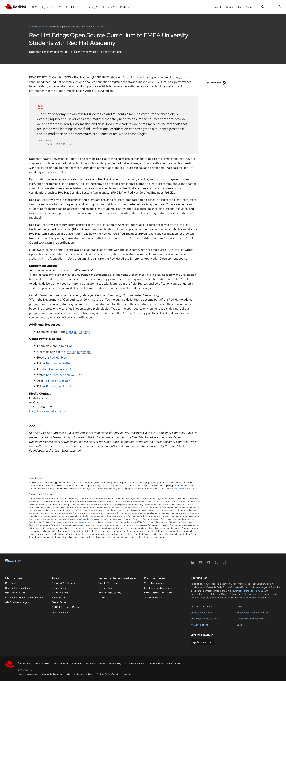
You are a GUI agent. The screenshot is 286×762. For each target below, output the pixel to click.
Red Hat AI (10, 583)
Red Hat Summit (174, 663)
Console (218, 7)
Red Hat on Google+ (57, 380)
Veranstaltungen (60, 663)
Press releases (36, 26)
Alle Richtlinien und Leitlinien (79, 674)
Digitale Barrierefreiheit (108, 674)
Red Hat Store (105, 587)
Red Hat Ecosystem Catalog (66, 607)
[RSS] (225, 83)
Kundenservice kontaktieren (158, 587)
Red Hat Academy (78, 332)
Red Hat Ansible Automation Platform (24, 597)
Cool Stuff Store (155, 663)
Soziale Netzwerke (153, 597)
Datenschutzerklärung (28, 674)
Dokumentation (234, 7)
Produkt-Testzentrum (109, 583)
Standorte (76, 663)
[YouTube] (201, 563)
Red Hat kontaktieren (95, 663)
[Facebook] (209, 563)
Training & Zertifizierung (64, 583)
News (239, 606)
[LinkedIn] (193, 563)
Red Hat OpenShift (15, 592)
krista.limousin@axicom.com (47, 411)
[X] (216, 563)
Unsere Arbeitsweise (201, 612)
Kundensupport (60, 592)
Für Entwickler (59, 597)
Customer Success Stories (204, 618)
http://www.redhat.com (184, 488)
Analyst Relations (199, 624)
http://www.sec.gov (83, 522)
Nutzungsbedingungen (52, 674)
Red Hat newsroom (78, 352)
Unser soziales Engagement (251, 618)
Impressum (127, 674)
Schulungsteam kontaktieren (159, 592)
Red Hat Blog (115, 663)
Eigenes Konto (59, 587)
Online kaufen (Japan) (109, 592)
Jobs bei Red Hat (41, 663)
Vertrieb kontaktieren (155, 583)
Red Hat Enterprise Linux (18, 587)
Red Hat (66, 346)
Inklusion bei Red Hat (134, 663)
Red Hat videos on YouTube (64, 375)
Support (250, 7)
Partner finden (59, 602)
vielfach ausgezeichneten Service (251, 597)
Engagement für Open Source (252, 612)
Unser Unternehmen (201, 606)
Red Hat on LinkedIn (59, 386)
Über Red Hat (24, 663)
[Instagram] (224, 563)
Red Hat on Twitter (58, 363)
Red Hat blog (58, 357)
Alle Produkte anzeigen (17, 602)
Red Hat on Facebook (57, 369)
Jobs (239, 624)
